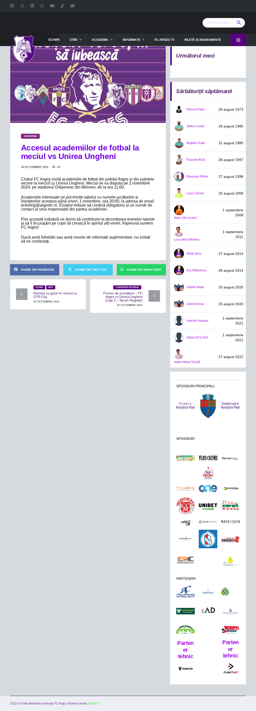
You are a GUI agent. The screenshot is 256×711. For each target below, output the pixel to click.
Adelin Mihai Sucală (187, 362)
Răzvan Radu (195, 109)
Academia (100, 40)
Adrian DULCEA (197, 337)
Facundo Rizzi (195, 159)
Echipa (54, 40)
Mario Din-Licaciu (185, 218)
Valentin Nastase (197, 320)
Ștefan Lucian (195, 126)
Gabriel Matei (195, 287)
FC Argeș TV (164, 40)
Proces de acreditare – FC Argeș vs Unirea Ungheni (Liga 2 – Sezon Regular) (122, 296)
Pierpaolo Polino (197, 176)
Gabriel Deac (195, 304)
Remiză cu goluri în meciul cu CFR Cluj (55, 295)
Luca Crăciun (195, 193)
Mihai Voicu (194, 253)
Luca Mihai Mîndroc (187, 239)
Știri (73, 40)
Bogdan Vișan (195, 143)
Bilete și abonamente (202, 40)
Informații (131, 40)
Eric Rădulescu (196, 270)
